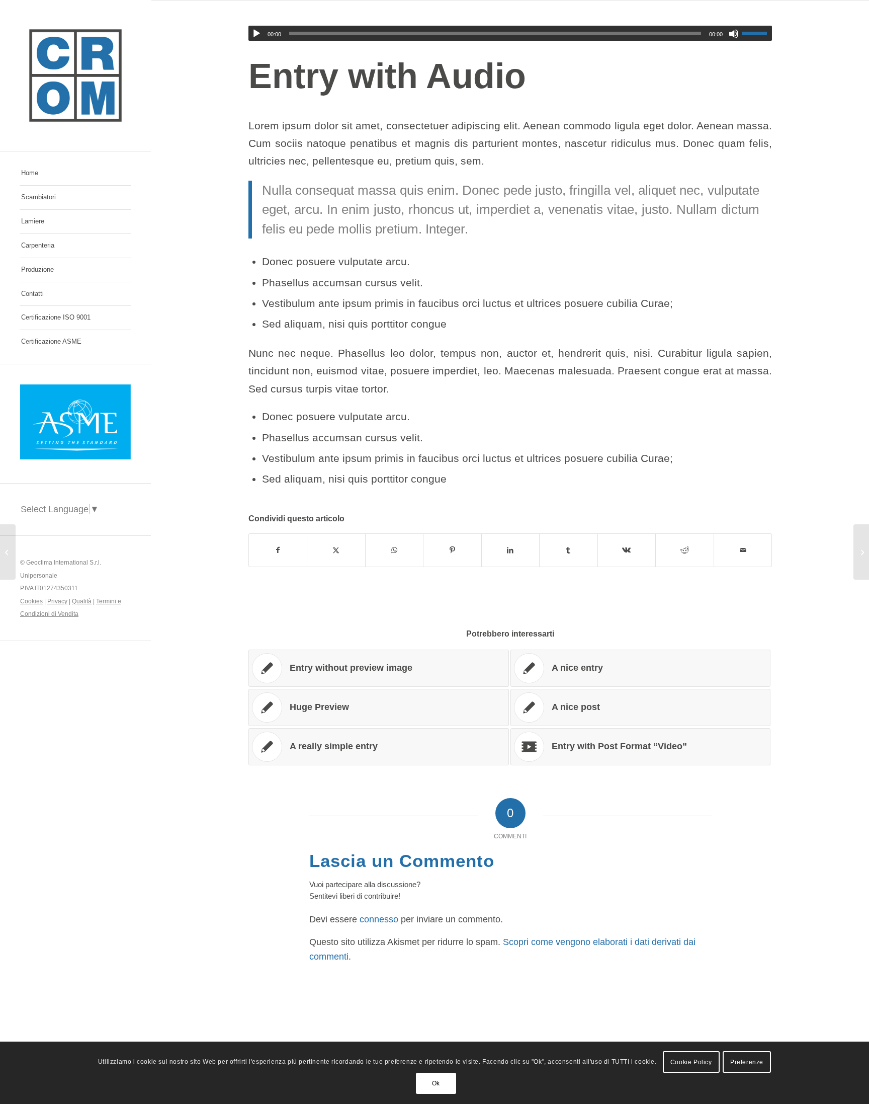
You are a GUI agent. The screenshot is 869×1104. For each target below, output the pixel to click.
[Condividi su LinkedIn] (511, 550)
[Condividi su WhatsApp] (394, 550)
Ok (436, 1083)
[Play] (256, 34)
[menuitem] (75, 174)
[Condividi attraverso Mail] (743, 550)
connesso (379, 919)
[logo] (75, 75)
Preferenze (746, 1062)
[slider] (757, 33)
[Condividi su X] (336, 550)
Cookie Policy (691, 1062)
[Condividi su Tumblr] (568, 550)
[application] (510, 33)
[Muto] (734, 34)
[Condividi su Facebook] (278, 550)
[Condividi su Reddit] (685, 550)
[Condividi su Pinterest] (452, 550)
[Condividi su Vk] (627, 550)
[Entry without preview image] (8, 552)
